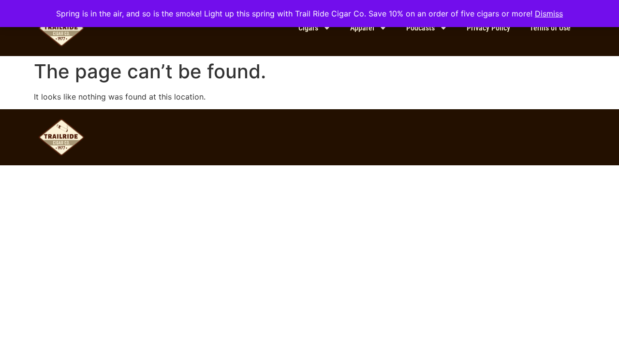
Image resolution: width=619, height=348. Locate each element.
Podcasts (420, 27)
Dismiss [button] (549, 13)
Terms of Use (550, 27)
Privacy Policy (488, 27)
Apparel (362, 27)
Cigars (308, 27)
